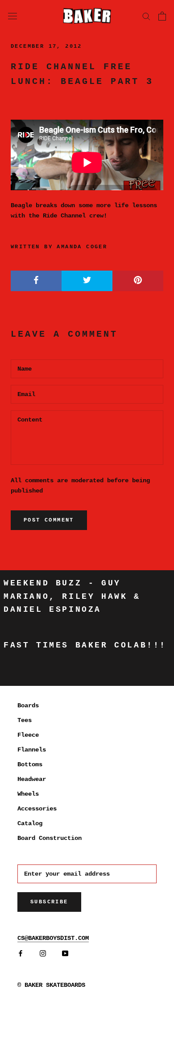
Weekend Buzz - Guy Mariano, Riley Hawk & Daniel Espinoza (72, 596)
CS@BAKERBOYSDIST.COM (53, 938)
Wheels (28, 793)
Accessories (37, 808)
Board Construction (49, 838)
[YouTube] (65, 953)
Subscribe (49, 902)
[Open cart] (162, 16)
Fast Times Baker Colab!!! (85, 645)
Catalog (29, 823)
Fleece (28, 735)
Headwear (31, 779)
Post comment (49, 520)
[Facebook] (20, 953)
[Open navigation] (12, 16)
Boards (28, 705)
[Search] (146, 16)
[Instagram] (43, 953)
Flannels (31, 749)
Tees (24, 720)
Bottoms (29, 764)
